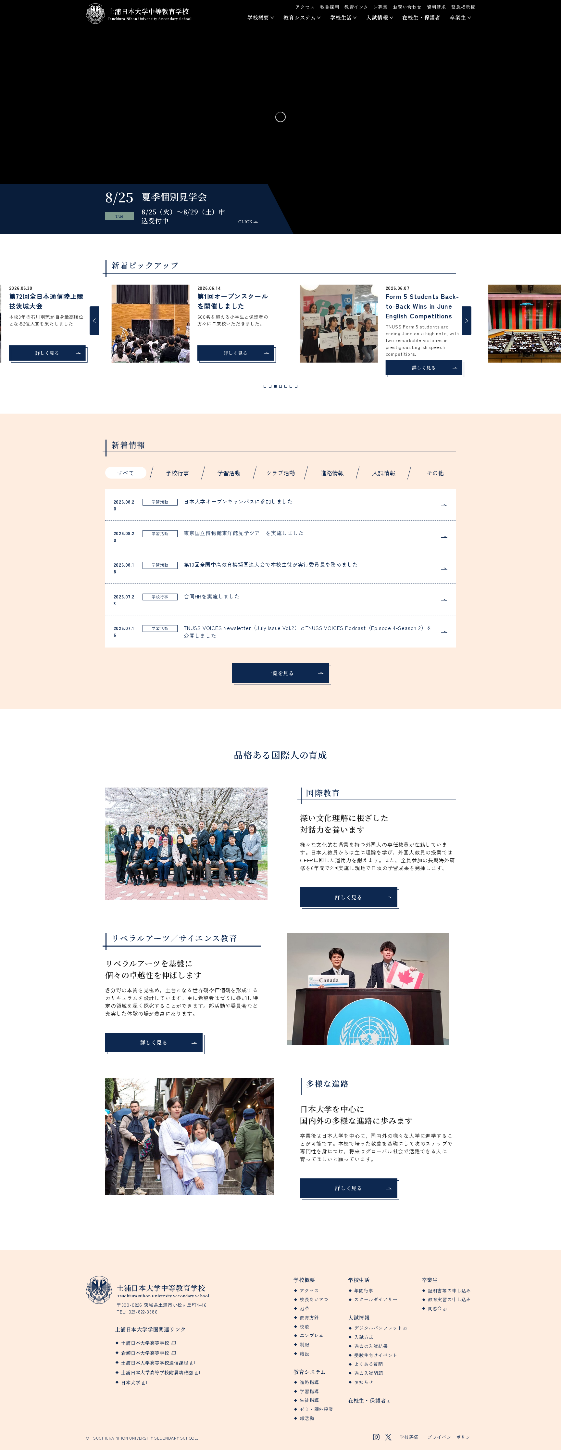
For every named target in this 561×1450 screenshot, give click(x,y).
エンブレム (312, 1335)
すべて (125, 472)
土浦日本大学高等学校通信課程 (154, 1362)
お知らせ (363, 1382)
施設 (304, 1354)
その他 (435, 472)
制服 (304, 1344)
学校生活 (341, 17)
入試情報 (377, 17)
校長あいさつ (314, 1299)
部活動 (307, 1418)
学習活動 (229, 472)
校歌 (304, 1327)
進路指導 (309, 1382)
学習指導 (309, 1391)
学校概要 (258, 17)
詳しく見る (41, 353)
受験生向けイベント (375, 1355)
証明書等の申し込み (449, 1291)
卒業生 (458, 17)
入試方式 (363, 1337)
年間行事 (363, 1291)
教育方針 (309, 1318)
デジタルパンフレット (378, 1328)
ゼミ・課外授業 (316, 1409)
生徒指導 (309, 1400)
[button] (265, 386)
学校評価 (409, 1437)
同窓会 (435, 1308)
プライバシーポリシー (451, 1437)
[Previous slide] (94, 320)
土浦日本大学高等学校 (145, 1343)
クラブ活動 (280, 472)
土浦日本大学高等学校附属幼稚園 (157, 1372)
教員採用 (329, 7)
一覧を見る (280, 673)
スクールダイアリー (375, 1299)
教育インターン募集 (366, 7)
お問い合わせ (407, 7)
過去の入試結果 (371, 1346)
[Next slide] (466, 320)
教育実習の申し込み (449, 1299)
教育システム (299, 17)
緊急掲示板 (463, 7)
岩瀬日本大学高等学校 (145, 1353)
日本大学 (130, 1382)
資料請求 (436, 7)
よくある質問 (368, 1364)
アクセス (305, 7)
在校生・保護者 (421, 17)
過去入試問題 (368, 1373)
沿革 (304, 1308)
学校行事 (177, 472)
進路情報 (332, 472)
